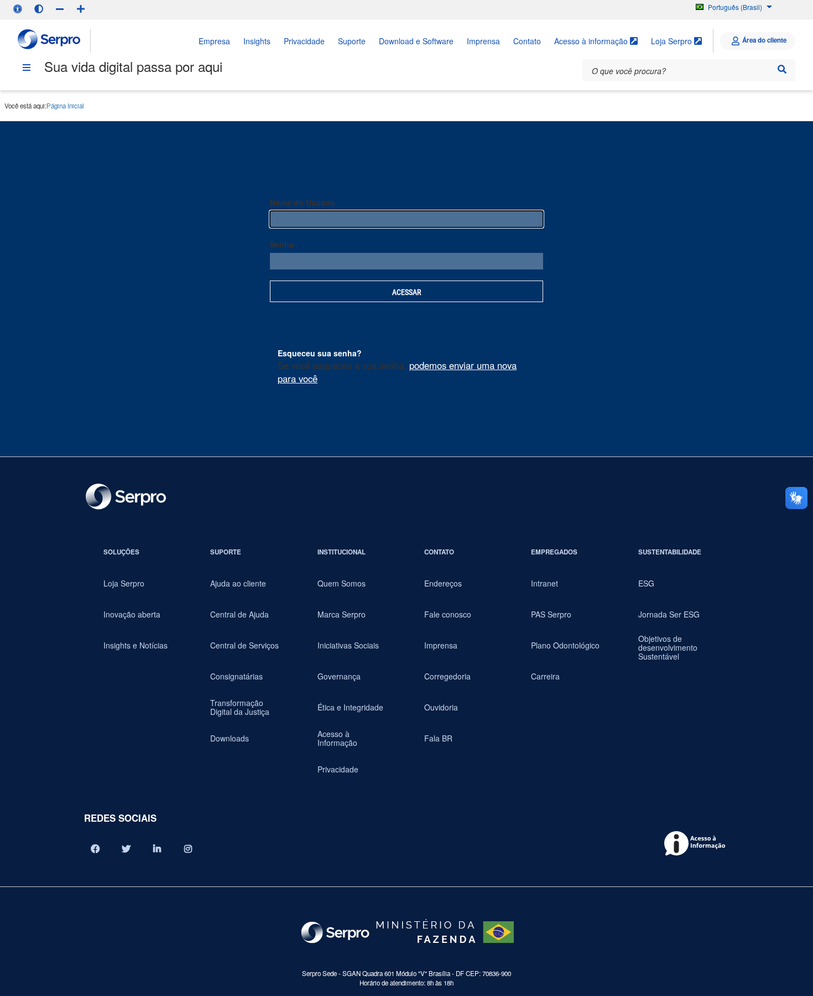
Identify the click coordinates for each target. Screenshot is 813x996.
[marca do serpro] (49, 41)
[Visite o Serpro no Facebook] (95, 849)
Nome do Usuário (302, 202)
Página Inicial (65, 105)
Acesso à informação (592, 40)
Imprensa (483, 40)
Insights (256, 40)
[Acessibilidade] (17, 9)
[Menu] (26, 67)
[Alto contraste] (38, 9)
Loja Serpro (672, 40)
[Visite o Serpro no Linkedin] (157, 849)
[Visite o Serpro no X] (126, 849)
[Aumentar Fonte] (80, 9)
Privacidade (304, 40)
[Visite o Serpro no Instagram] (188, 849)
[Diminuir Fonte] (59, 9)
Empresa (214, 40)
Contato (527, 40)
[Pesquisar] (782, 69)
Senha (282, 244)
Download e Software (416, 40)
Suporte (352, 40)
